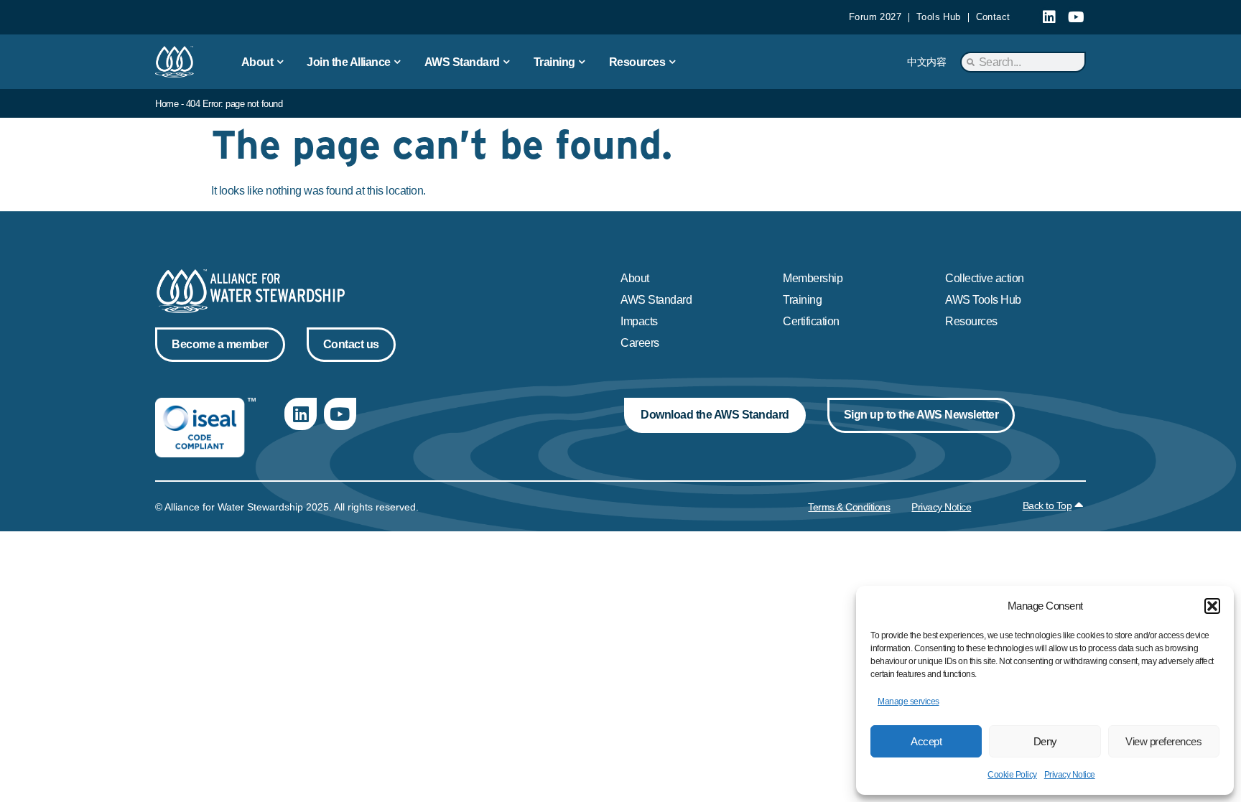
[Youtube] (1076, 17)
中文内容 (926, 61)
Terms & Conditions (849, 507)
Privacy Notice (1069, 775)
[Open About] (280, 61)
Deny (1045, 741)
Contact (993, 16)
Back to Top (1047, 505)
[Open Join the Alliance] (397, 61)
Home (166, 103)
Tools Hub (938, 16)
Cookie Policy (1012, 775)
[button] (1212, 606)
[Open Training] (582, 61)
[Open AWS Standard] (507, 61)
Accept (926, 741)
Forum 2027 (875, 16)
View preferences (1163, 741)
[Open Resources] (672, 61)
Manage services (908, 701)
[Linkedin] (1049, 17)
